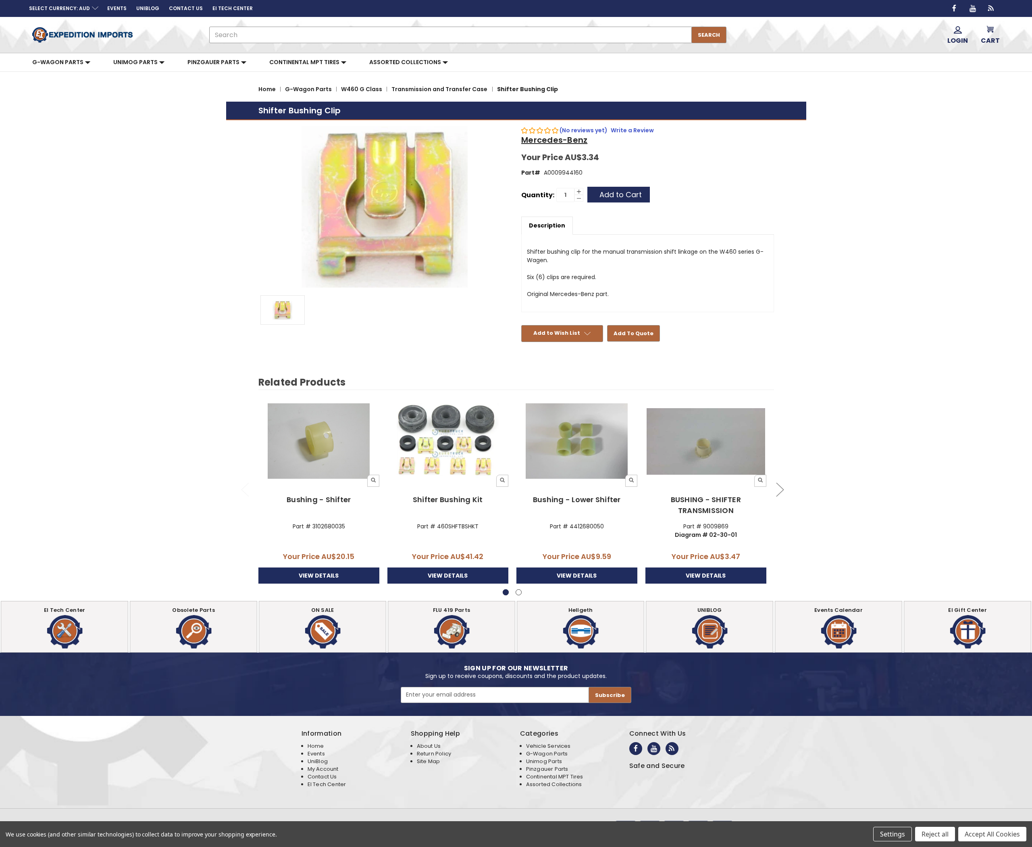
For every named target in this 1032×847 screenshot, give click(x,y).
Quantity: (537, 195)
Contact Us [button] (186, 8)
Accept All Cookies (992, 834)
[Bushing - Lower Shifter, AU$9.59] (577, 441)
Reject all (935, 834)
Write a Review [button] (632, 130)
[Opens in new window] (954, 8)
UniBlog (318, 761)
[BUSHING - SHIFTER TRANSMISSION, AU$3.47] (706, 441)
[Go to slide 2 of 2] (245, 489)
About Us (429, 746)
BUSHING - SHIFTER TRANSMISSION (706, 504)
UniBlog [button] (147, 8)
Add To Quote (633, 333)
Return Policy (434, 753)
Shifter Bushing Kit (448, 499)
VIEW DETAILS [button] (319, 576)
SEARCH (709, 35)
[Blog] (991, 8)
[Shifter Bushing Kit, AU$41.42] (448, 441)
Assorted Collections (405, 62)
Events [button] (117, 8)
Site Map (428, 761)
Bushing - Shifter (319, 499)
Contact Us (322, 776)
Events (316, 753)
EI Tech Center (327, 784)
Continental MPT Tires (305, 62)
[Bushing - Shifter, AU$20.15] (319, 441)
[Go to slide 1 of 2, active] (506, 592)
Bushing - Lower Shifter (577, 499)
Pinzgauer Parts (214, 62)
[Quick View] (373, 481)
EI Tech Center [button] (232, 8)
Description (547, 225)
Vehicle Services (548, 746)
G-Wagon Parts (58, 62)
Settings (892, 834)
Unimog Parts (136, 62)
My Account (323, 769)
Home (316, 746)
